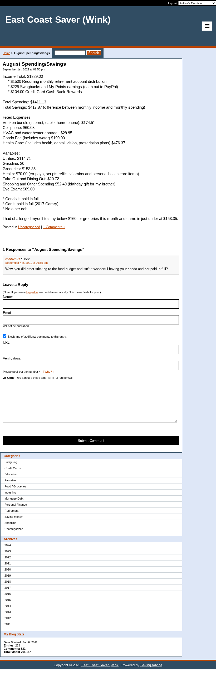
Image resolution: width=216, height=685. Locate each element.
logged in (32, 292)
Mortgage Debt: (14, 498)
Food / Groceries (15, 486)
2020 (7, 569)
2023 (7, 551)
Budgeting (10, 462)
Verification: (12, 358)
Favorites (10, 480)
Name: (8, 297)
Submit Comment (91, 441)
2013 (7, 612)
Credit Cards (12, 468)
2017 (7, 587)
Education (10, 474)
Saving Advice (151, 665)
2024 (7, 545)
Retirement (11, 510)
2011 (7, 624)
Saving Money (13, 516)
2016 (7, 593)
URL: (7, 342)
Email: (8, 313)
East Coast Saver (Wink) (100, 665)
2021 (7, 563)
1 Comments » (54, 227)
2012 (7, 618)
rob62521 (12, 259)
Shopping (10, 522)
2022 (7, 557)
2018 (7, 581)
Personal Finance (15, 504)
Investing (10, 492)
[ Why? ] (48, 371)
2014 (7, 605)
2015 (7, 599)
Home (6, 53)
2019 (7, 575)
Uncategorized (13, 528)
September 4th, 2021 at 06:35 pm (26, 262)
